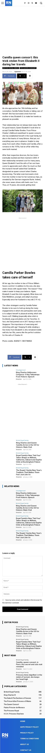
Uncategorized (20, 370)
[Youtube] (36, 3)
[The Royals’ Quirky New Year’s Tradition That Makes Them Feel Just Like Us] (8, 471)
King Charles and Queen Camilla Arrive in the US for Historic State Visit (27, 445)
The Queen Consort (28, 68)
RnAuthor (19, 379)
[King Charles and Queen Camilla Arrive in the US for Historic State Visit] (8, 444)
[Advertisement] (22, 29)
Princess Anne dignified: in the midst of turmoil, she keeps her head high (29, 677)
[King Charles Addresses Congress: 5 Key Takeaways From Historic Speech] (8, 373)
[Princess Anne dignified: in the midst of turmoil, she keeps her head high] (8, 676)
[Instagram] (28, 3)
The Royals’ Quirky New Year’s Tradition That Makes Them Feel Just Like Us (29, 472)
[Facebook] (25, 3)
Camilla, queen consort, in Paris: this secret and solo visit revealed (29, 664)
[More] (29, 76)
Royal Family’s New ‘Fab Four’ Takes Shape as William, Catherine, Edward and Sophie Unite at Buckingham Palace (29, 458)
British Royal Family (10, 68)
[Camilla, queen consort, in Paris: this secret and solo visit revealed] (8, 663)
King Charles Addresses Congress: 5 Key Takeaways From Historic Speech (27, 374)
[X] (32, 3)
